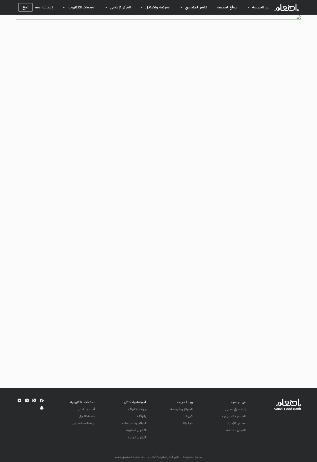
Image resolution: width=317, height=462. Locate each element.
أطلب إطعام (86, 409)
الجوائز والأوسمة (181, 409)
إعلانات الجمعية (41, 7)
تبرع (25, 7)
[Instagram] (27, 400)
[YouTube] (19, 400)
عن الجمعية (260, 7)
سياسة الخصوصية (192, 457)
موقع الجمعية (227, 7)
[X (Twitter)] (34, 400)
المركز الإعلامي (120, 7)
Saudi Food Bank (287, 409)
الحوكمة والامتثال (157, 7)
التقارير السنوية (136, 430)
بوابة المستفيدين (83, 423)
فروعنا (188, 416)
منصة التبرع (87, 416)
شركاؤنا (188, 423)
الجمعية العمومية (234, 416)
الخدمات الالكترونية (81, 7)
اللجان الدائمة (236, 430)
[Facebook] (42, 400)
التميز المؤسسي (196, 7)
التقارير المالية (137, 437)
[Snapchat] (42, 408)
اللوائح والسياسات (134, 423)
